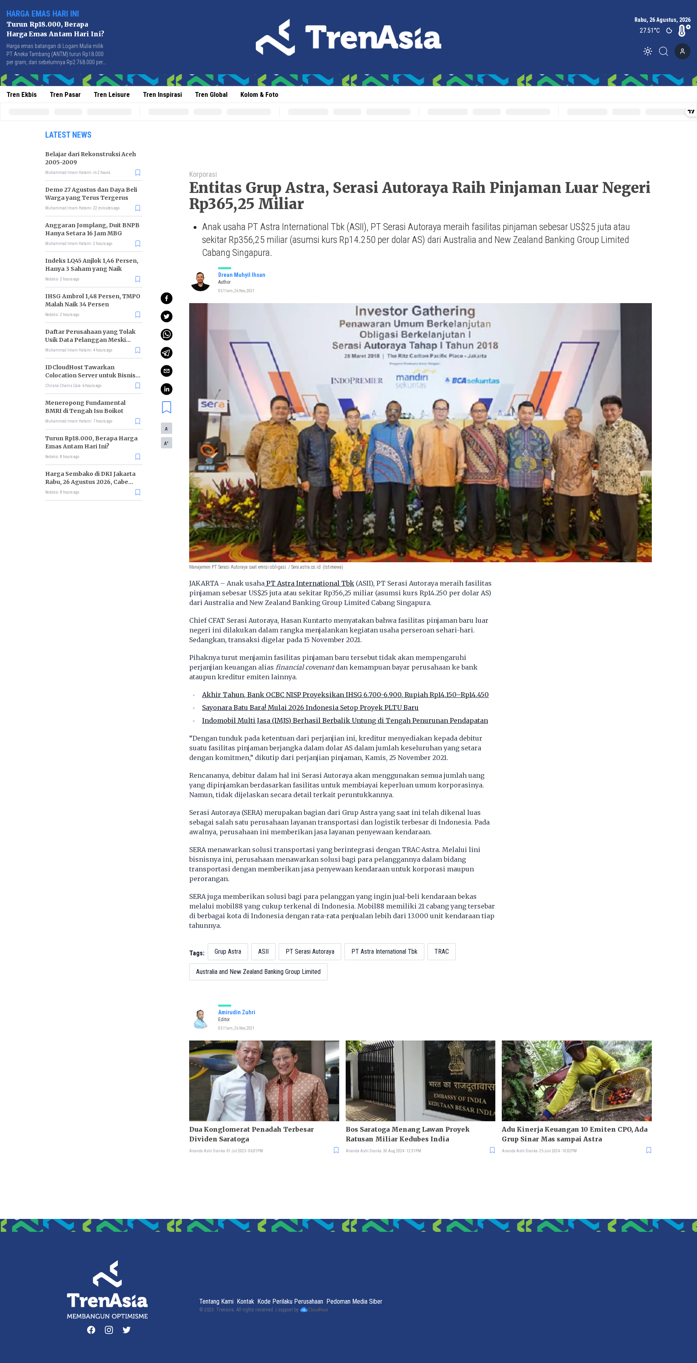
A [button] (166, 428)
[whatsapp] (167, 335)
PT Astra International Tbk (309, 583)
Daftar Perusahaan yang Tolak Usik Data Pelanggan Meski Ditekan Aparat (90, 340)
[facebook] (167, 298)
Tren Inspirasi (162, 94)
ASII (263, 951)
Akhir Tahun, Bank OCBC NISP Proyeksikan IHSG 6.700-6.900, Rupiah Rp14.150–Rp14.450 (345, 695)
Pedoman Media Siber (354, 1301)
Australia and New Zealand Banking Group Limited (258, 972)
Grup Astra (228, 951)
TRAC (441, 951)
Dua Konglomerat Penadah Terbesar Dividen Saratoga (251, 1134)
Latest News (68, 135)
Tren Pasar (65, 94)
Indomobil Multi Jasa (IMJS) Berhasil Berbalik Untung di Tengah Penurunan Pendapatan (345, 720)
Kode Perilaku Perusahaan (290, 1301)
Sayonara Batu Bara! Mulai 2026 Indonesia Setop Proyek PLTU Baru (310, 707)
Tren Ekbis (21, 94)
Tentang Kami (216, 1301)
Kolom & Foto (259, 94)
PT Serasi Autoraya (310, 951)
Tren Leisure (112, 94)
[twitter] (167, 316)
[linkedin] (167, 389)
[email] (167, 371)
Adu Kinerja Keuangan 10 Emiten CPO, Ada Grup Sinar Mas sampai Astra (574, 1134)
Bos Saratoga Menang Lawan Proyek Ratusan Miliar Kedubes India (408, 1134)
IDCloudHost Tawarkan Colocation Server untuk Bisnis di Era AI (90, 375)
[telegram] (167, 353)
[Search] (665, 51)
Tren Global (211, 94)
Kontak (245, 1301)
